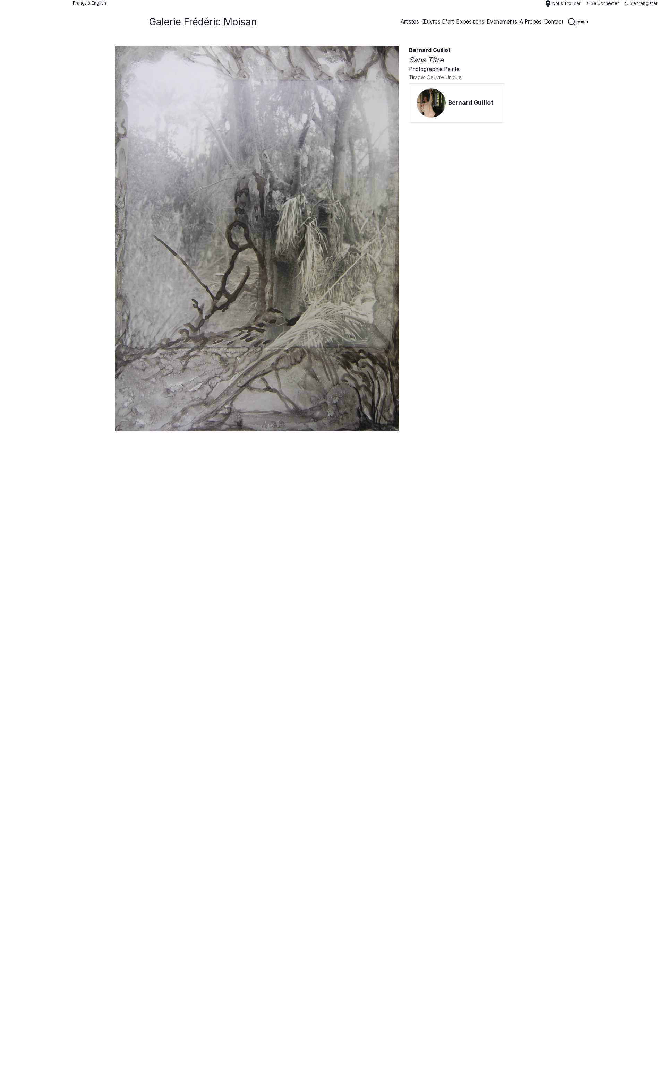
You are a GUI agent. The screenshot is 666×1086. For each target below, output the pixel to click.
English (99, 3)
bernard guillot (430, 50)
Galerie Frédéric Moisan (203, 22)
